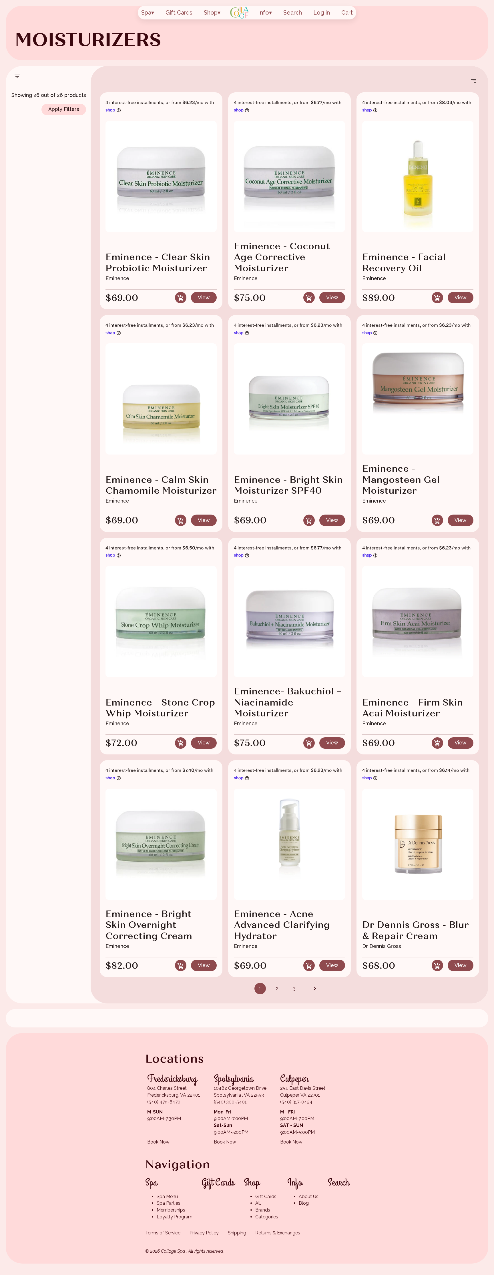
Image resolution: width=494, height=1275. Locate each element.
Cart (347, 12)
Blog (304, 1203)
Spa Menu (167, 1196)
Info (263, 12)
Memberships (171, 1210)
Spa (146, 12)
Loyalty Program (174, 1217)
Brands (262, 1210)
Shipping (237, 1233)
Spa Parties (168, 1203)
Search (292, 12)
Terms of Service (162, 1233)
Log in (321, 12)
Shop (211, 12)
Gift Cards (179, 12)
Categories (266, 1217)
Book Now (158, 1142)
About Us (308, 1196)
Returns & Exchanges (277, 1233)
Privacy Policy (204, 1233)
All (258, 1203)
